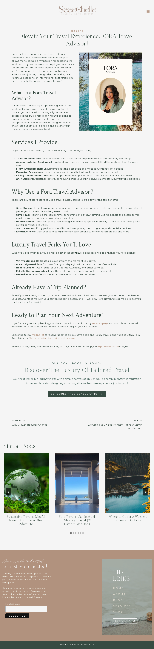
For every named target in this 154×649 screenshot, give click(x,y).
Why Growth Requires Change (30, 422)
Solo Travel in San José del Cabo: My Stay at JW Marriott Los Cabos (77, 520)
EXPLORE (77, 31)
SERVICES (122, 606)
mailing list (38, 334)
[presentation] (26, 483)
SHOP (118, 612)
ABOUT (119, 594)
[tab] (71, 533)
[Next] (145, 491)
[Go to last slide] (8, 491)
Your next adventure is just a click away (52, 338)
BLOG (118, 600)
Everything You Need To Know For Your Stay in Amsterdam (115, 424)
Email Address (13, 604)
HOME (118, 588)
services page (100, 323)
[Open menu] (148, 11)
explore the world (108, 346)
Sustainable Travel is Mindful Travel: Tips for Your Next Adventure (26, 520)
